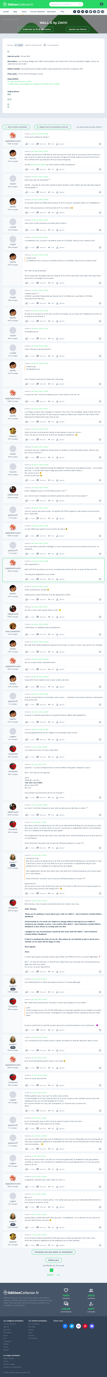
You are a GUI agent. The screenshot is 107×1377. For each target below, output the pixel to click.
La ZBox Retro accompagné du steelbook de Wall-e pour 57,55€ (33, 84)
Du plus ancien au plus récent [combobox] (89, 127)
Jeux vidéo (6, 1329)
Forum (24, 12)
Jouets (5, 1347)
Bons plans (51, 12)
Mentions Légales (9, 1364)
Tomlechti (12, 754)
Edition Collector (8, 1358)
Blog (15, 12)
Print (4, 1338)
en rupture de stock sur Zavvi (20, 81)
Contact (5, 1361)
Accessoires (7, 1341)
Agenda (30, 1329)
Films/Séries (7, 1332)
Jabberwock (12, 495)
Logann (13, 736)
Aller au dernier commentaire (16, 127)
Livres (5, 1335)
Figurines (6, 1326)
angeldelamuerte (12, 141)
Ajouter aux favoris (78, 29)
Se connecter (32, 1338)
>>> (58, 1275)
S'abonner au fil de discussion (37, 29)
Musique (6, 1350)
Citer (51, 144)
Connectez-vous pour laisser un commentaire (54, 1252)
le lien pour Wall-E (38, 165)
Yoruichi (13, 472)
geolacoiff (12, 515)
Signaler (60, 144)
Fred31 (13, 184)
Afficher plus (53, 1260)
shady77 (13, 862)
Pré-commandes (33, 1324)
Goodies (6, 1344)
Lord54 (20, 45)
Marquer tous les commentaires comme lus (52, 127)
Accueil (6, 12)
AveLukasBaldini (13, 631)
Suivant (50, 1275)
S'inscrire (31, 1335)
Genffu (13, 158)
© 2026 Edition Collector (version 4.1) (16, 1372)
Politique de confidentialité (12, 1367)
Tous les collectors (37, 12)
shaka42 (13, 436)
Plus (62, 12)
